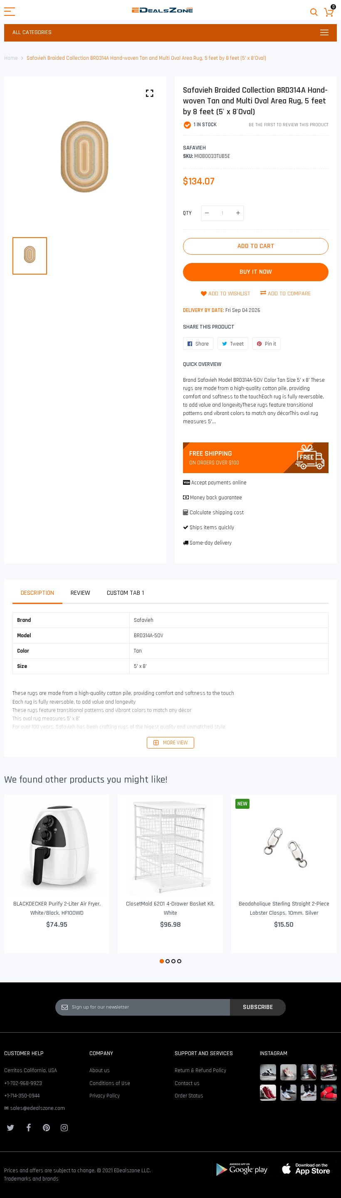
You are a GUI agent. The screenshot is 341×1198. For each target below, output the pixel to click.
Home (11, 58)
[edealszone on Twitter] (10, 1128)
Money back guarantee (216, 497)
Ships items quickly (212, 527)
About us (99, 1070)
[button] (162, 961)
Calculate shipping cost (217, 512)
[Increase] (238, 213)
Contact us (187, 1083)
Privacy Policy (104, 1095)
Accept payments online (219, 482)
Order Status (189, 1095)
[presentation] (20, 880)
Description (37, 593)
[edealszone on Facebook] (28, 1128)
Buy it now (256, 272)
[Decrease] (207, 213)
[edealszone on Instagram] (64, 1128)
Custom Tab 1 (125, 593)
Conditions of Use (109, 1083)
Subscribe (258, 1007)
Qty (187, 212)
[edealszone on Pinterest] (46, 1128)
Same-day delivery (211, 543)
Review (80, 593)
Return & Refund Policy (200, 1070)
